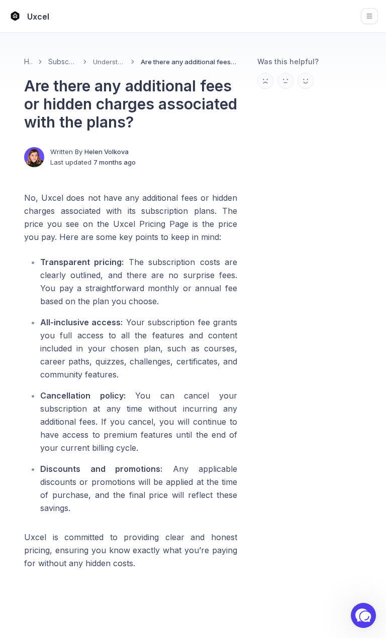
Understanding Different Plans (109, 62)
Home (28, 61)
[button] (363, 615)
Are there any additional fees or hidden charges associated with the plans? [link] (189, 62)
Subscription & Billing (62, 61)
